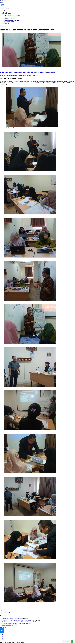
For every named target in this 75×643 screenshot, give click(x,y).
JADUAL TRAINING (6, 13)
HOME (3, 10)
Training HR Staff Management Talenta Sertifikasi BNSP (25, 75)
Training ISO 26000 (6, 625)
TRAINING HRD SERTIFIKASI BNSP (12, 15)
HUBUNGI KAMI (5, 23)
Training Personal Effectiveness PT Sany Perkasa (13, 623)
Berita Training (8, 75)
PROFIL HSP (5, 12)
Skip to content (3, 0)
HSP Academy (10, 81)
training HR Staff (53, 82)
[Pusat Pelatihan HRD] (2, 6)
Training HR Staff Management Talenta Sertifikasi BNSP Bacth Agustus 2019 (27, 72)
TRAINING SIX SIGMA (9, 21)
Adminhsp (2, 75)
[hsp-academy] (2, 634)
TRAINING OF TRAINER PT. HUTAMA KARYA (12, 618)
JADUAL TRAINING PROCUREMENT (12, 20)
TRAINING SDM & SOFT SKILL (11, 17)
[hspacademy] (2, 639)
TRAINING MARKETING (9, 18)
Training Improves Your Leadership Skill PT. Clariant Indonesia (16, 621)
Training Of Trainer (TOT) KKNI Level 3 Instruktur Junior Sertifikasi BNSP (18, 620)
